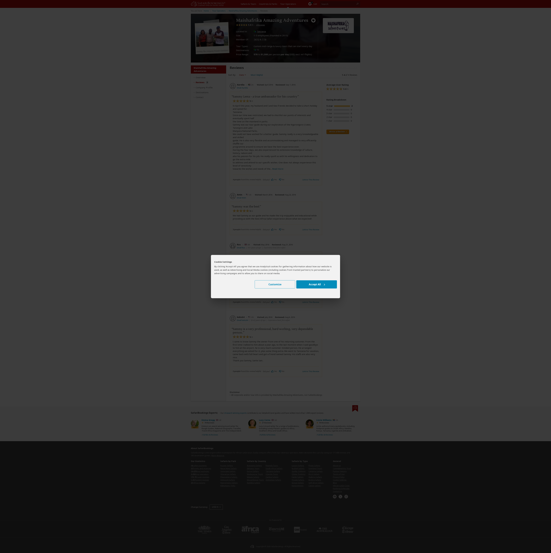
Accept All (315, 284)
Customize (274, 284)
